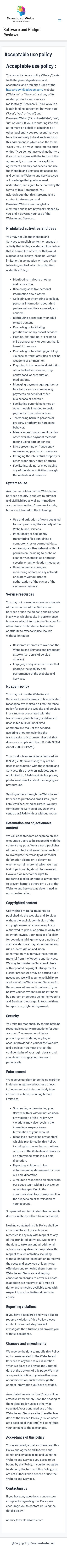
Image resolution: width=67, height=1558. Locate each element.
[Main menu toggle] (60, 20)
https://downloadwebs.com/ (24, 89)
